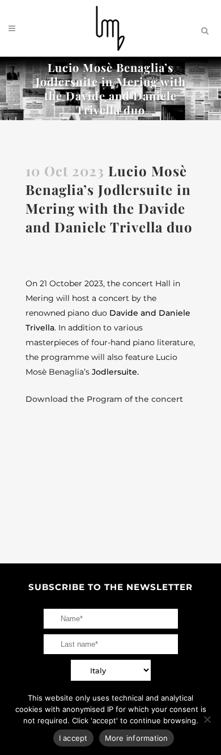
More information (136, 738)
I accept (73, 738)
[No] (206, 719)
